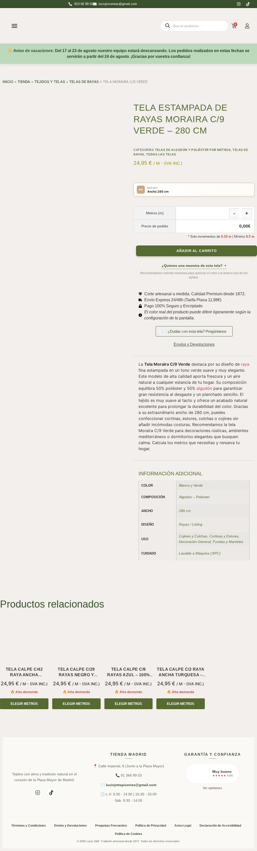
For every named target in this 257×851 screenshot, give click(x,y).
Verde (198, 485)
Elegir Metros (24, 704)
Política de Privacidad (150, 825)
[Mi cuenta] (247, 26)
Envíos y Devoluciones (70, 825)
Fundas (219, 542)
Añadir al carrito (196, 251)
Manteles (236, 542)
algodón (204, 388)
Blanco (184, 485)
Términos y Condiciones (28, 825)
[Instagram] (239, 4)
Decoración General (195, 542)
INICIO (8, 81)
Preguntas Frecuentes (111, 825)
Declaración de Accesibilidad (220, 825)
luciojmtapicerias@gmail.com (131, 785)
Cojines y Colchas (193, 536)
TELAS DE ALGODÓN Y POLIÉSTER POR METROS (193, 150)
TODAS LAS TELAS (161, 154)
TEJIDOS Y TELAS (49, 81)
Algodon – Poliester (194, 497)
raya (245, 364)
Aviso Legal (182, 825)
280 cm (185, 511)
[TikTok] (51, 793)
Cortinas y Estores (223, 536)
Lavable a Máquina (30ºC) (200, 553)
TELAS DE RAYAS (84, 81)
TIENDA (24, 81)
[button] (14, 26)
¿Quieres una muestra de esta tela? (194, 266)
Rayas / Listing (190, 524)
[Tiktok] (248, 4)
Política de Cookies (128, 834)
